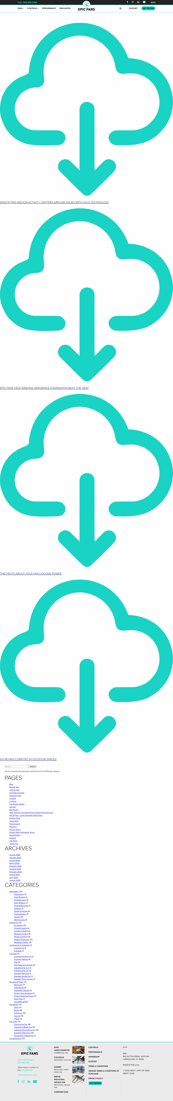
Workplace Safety (21, 942)
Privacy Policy (15, 829)
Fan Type (13, 1021)
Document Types (16, 982)
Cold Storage (19, 897)
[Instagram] (133, 2)
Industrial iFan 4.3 (21, 968)
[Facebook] (127, 2)
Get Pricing (13, 810)
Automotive (19, 894)
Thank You (13, 844)
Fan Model (13, 1004)
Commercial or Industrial (19, 945)
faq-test (12, 807)
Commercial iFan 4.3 (22, 956)
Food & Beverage (21, 906)
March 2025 (14, 863)
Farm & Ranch (20, 903)
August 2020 (14, 880)
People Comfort (20, 937)
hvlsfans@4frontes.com (27, 1075)
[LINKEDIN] (29, 1082)
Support (133, 8)
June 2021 (13, 877)
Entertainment (20, 900)
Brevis (16, 1010)
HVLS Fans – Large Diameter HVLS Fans (25, 815)
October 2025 (15, 858)
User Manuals (19, 1002)
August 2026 (14, 855)
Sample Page (14, 835)
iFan (16, 962)
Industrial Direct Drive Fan (24, 1030)
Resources (65, 8)
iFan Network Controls (23, 965)
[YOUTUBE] (35, 1082)
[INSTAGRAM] (23, 1082)
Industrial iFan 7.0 (21, 971)
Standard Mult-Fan (21, 973)
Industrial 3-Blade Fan (23, 1027)
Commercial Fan (21, 1024)
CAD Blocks (19, 988)
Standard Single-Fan (22, 976)
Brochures (18, 985)
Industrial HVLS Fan (22, 1033)
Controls (32, 8)
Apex (16, 1007)
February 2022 (15, 872)
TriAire (17, 1019)
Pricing (148, 8)
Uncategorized (15, 1038)
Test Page (13, 841)
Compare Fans (15, 796)
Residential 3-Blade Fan (24, 1036)
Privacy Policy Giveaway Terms (21, 832)
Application (14, 891)
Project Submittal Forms (24, 996)
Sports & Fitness (20, 911)
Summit (17, 1016)
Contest (12, 798)
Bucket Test (14, 787)
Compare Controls (16, 793)
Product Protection (21, 939)
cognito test (14, 790)
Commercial (19, 948)
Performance (49, 8)
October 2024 (15, 869)
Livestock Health (21, 931)
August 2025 (14, 860)
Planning (13, 827)
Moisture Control (21, 934)
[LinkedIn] (138, 2)
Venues (17, 917)
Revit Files (18, 999)
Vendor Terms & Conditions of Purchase (103, 1072)
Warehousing (19, 920)
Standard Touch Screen (23, 979)
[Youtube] (144, 2)
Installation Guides (21, 990)
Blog (153, 2)
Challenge (13, 922)
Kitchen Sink (14, 818)
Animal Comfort (20, 928)
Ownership (13, 821)
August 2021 (14, 875)
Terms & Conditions (98, 1066)
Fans (20, 8)
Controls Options (21, 959)
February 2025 (15, 866)
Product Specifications (23, 993)
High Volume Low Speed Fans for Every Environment (31, 812)
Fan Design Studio (16, 804)
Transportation (20, 914)
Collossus (18, 1013)
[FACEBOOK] (18, 1082)
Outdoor (17, 908)
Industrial (18, 951)
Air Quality (18, 925)
